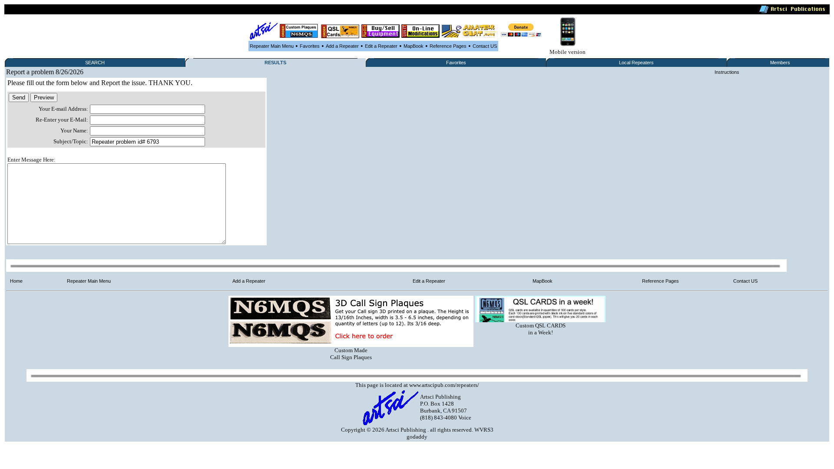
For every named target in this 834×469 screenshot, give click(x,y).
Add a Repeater (342, 46)
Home (16, 281)
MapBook (414, 46)
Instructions (727, 72)
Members (780, 62)
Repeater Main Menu (272, 46)
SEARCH (95, 62)
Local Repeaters (636, 62)
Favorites (310, 46)
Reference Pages (448, 46)
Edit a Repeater (381, 46)
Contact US (485, 46)
